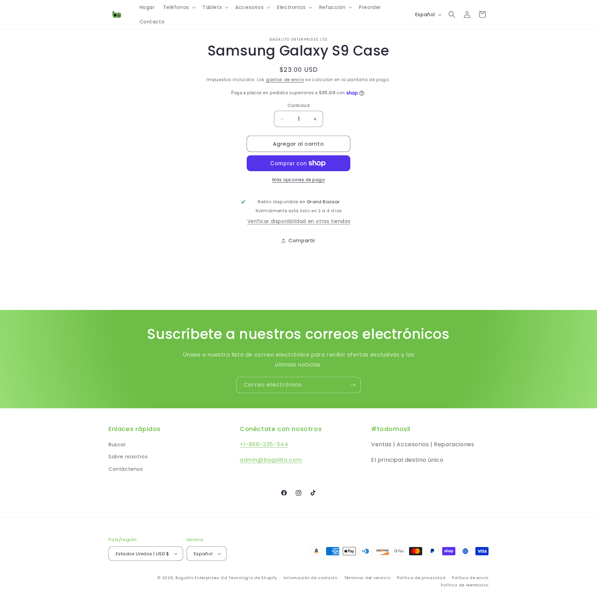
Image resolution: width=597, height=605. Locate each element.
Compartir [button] (301, 240)
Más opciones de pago (298, 180)
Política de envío (470, 577)
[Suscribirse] (352, 385)
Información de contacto (311, 577)
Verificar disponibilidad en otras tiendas (299, 221)
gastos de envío (285, 79)
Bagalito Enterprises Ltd (201, 577)
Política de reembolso (465, 585)
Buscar (117, 444)
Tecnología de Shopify (252, 577)
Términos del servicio (367, 577)
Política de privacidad (421, 577)
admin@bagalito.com (271, 460)
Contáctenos (125, 469)
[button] (178, 7)
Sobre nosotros (128, 456)
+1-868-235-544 (264, 444)
